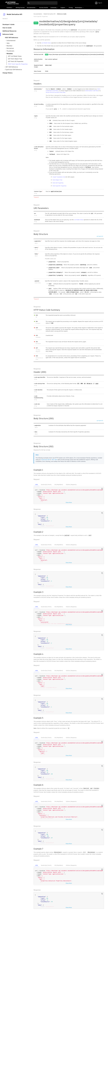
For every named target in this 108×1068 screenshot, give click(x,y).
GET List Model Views (15, 56)
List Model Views (46, 43)
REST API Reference (11, 38)
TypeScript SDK (45, 459)
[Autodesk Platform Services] (12, 3)
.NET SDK (54, 459)
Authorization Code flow (91, 91)
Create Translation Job (58, 177)
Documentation (38, 14)
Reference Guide (61, 14)
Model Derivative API (50, 14)
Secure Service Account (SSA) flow (55, 92)
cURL (36, 484)
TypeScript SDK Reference (13, 70)
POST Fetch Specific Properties (18, 64)
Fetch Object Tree (57, 180)
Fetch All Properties (57, 183)
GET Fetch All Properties (15, 61)
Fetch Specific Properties (59, 186)
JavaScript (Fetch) (46, 484)
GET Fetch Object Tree (15, 59)
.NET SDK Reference (11, 67)
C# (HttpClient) (58, 484)
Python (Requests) (71, 484)
